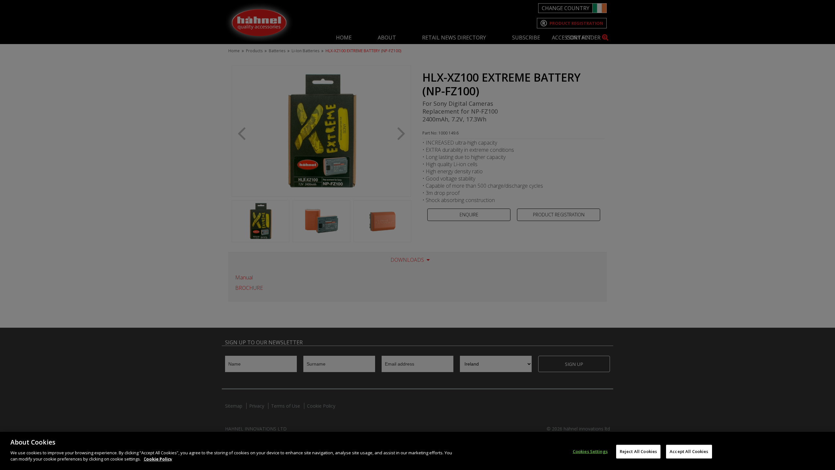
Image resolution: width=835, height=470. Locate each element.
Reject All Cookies (638, 451)
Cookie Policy (158, 459)
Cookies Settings (590, 451)
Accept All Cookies (689, 451)
